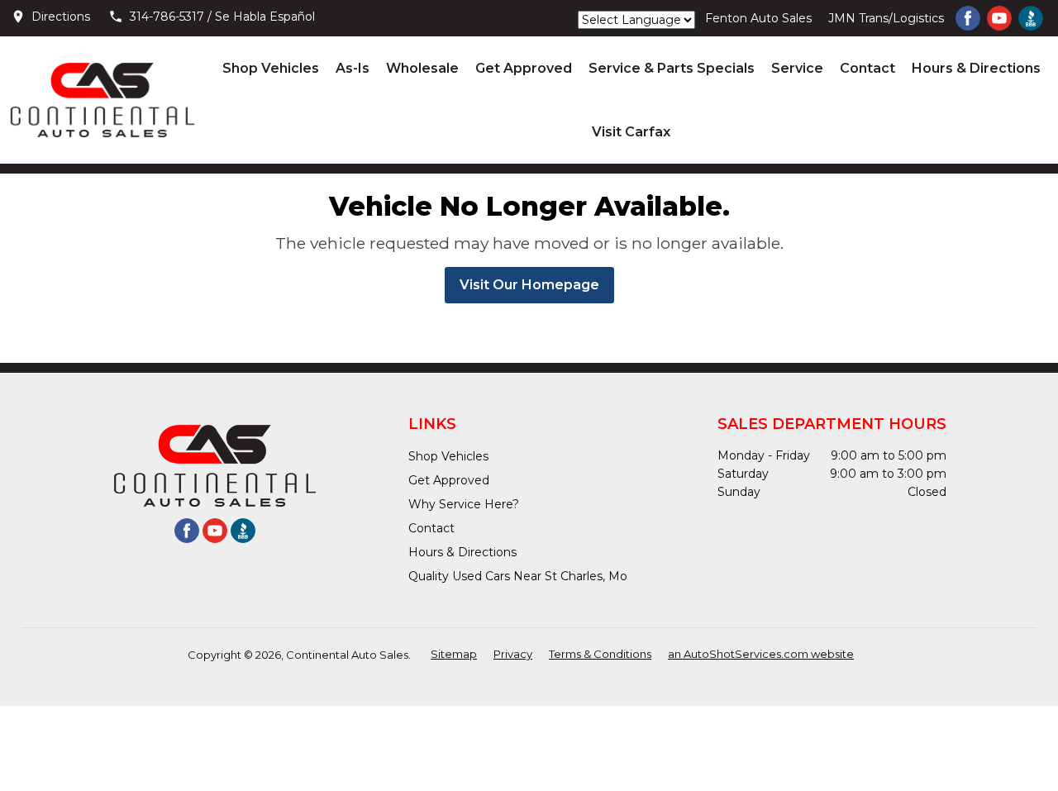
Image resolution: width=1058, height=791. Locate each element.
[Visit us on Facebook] (968, 18)
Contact (867, 68)
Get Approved (523, 68)
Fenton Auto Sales (758, 18)
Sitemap (454, 653)
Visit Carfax (631, 132)
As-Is (352, 68)
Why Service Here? (463, 504)
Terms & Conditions (600, 653)
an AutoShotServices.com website (761, 653)
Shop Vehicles (270, 68)
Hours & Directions (976, 68)
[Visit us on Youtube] (999, 18)
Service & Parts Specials (672, 68)
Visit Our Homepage (529, 285)
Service (797, 68)
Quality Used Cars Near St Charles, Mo (517, 576)
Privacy (512, 653)
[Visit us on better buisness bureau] (1030, 18)
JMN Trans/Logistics (886, 18)
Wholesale (422, 68)
